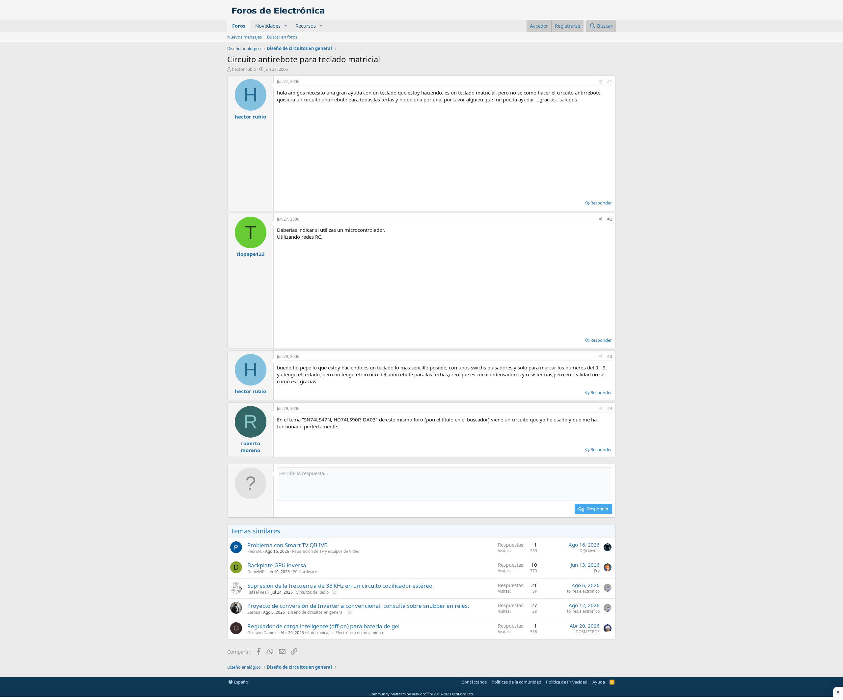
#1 (609, 81)
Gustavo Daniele (262, 632)
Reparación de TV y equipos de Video (325, 551)
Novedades (268, 25)
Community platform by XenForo (421, 693)
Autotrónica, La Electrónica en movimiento (345, 632)
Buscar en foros (282, 37)
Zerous (253, 612)
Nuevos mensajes (244, 37)
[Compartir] (601, 82)
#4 (609, 408)
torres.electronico (583, 591)
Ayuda (598, 682)
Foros (238, 25)
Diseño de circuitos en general (315, 612)
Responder (601, 203)
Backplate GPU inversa (276, 565)
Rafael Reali (258, 592)
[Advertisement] (444, 149)
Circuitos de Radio (312, 592)
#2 (609, 219)
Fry (597, 571)
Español (241, 682)
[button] (285, 26)
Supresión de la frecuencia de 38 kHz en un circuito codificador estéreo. (340, 585)
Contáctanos (474, 682)
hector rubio (244, 69)
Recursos (305, 25)
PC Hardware (305, 572)
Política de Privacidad (566, 682)
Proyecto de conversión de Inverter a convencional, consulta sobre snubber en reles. (358, 605)
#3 (609, 356)
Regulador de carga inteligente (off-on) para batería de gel (323, 626)
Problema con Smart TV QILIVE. (288, 545)
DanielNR (255, 572)
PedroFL (254, 551)
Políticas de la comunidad (516, 682)
